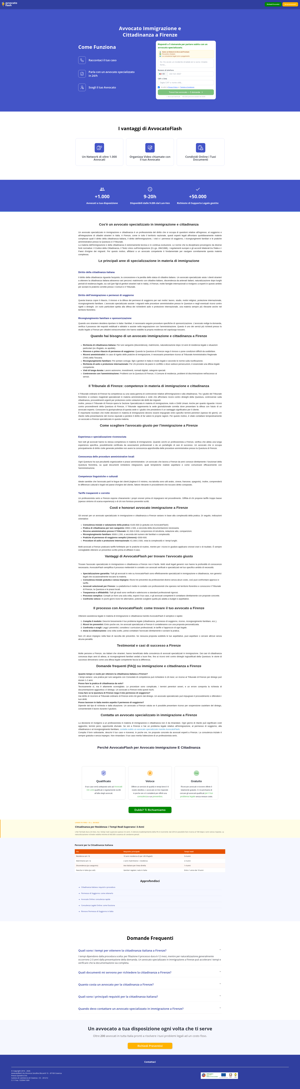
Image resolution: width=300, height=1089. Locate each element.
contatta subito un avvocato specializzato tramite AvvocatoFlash (150, 729)
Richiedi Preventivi (273, 4)
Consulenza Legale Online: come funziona (96, 905)
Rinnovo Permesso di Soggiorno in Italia (95, 911)
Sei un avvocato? (290, 4)
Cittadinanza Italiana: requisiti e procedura (96, 887)
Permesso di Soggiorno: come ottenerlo (95, 893)
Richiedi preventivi (150, 1046)
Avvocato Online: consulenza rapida (94, 899)
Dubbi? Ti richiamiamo (150, 810)
